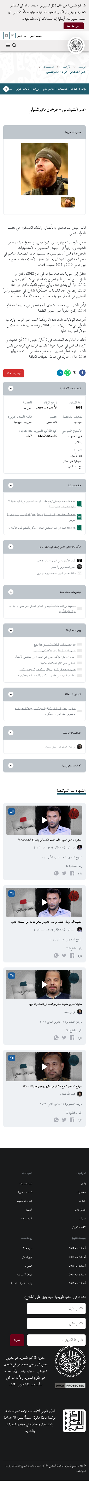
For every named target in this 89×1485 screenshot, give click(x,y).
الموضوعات (26, 1218)
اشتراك (17, 1340)
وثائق (83, 88)
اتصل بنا (28, 1266)
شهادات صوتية (25, 1192)
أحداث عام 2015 (77, 1283)
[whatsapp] (67, 373)
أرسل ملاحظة (74, 26)
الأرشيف (66, 67)
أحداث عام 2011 (77, 1248)
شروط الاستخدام (24, 1274)
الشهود (29, 1209)
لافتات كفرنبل (22, 88)
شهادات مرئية (25, 1183)
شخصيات (48, 67)
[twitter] (75, 373)
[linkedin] (60, 373)
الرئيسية (82, 67)
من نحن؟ (27, 1248)
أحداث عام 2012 (77, 1257)
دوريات (36, 88)
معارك (9, 88)
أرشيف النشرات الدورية (21, 1283)
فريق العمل (27, 1257)
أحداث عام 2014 (77, 1274)
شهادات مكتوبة (24, 1201)
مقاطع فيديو (48, 88)
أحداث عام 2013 (77, 1266)
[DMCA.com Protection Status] (70, 1385)
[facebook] (82, 373)
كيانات (74, 88)
